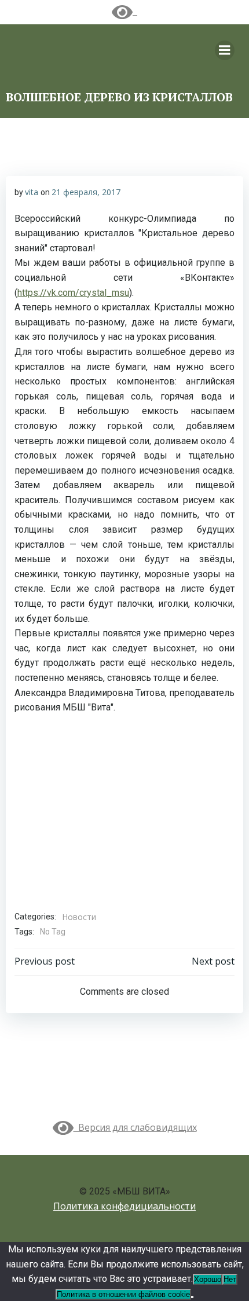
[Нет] (192, 1297)
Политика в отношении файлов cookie (123, 1294)
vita (31, 191)
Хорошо (207, 1279)
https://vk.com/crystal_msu (73, 292)
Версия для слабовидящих (135, 1127)
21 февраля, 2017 (86, 191)
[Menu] (225, 50)
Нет (230, 1279)
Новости (79, 916)
